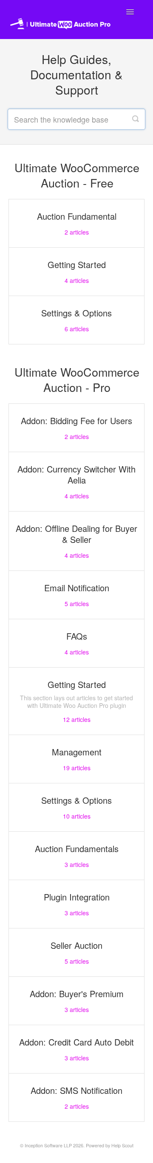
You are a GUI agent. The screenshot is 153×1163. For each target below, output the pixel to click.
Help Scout (122, 1145)
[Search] (135, 119)
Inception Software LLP (48, 1145)
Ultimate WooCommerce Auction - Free (76, 175)
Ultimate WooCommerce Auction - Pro (76, 379)
